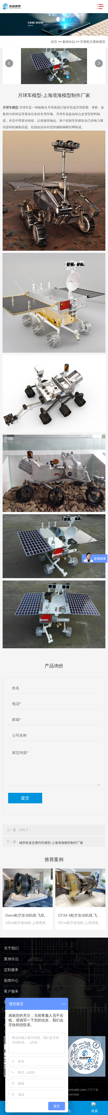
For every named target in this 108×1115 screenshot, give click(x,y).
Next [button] (99, 63)
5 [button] (62, 77)
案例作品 (68, 42)
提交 (25, 798)
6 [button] (67, 77)
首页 (54, 42)
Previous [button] (9, 63)
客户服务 (11, 991)
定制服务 (11, 970)
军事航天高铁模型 (92, 42)
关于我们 (11, 948)
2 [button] (45, 77)
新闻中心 (11, 980)
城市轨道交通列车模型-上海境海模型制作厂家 (51, 843)
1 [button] (40, 77)
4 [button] (56, 77)
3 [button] (51, 77)
